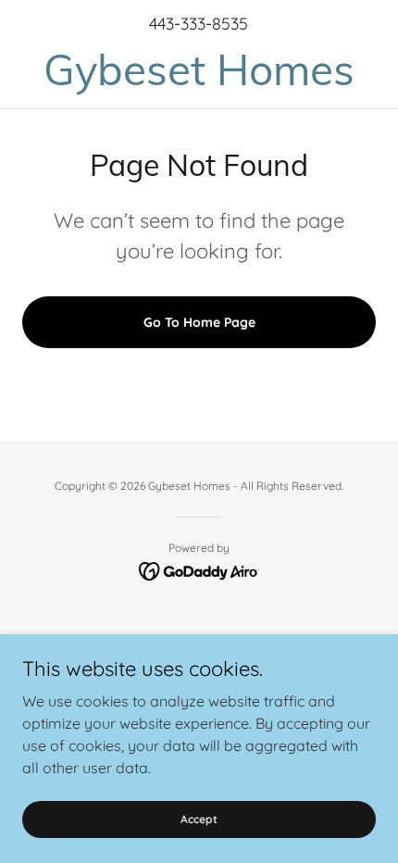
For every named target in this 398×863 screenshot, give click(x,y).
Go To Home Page (199, 322)
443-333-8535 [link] (198, 23)
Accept (199, 819)
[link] (199, 70)
